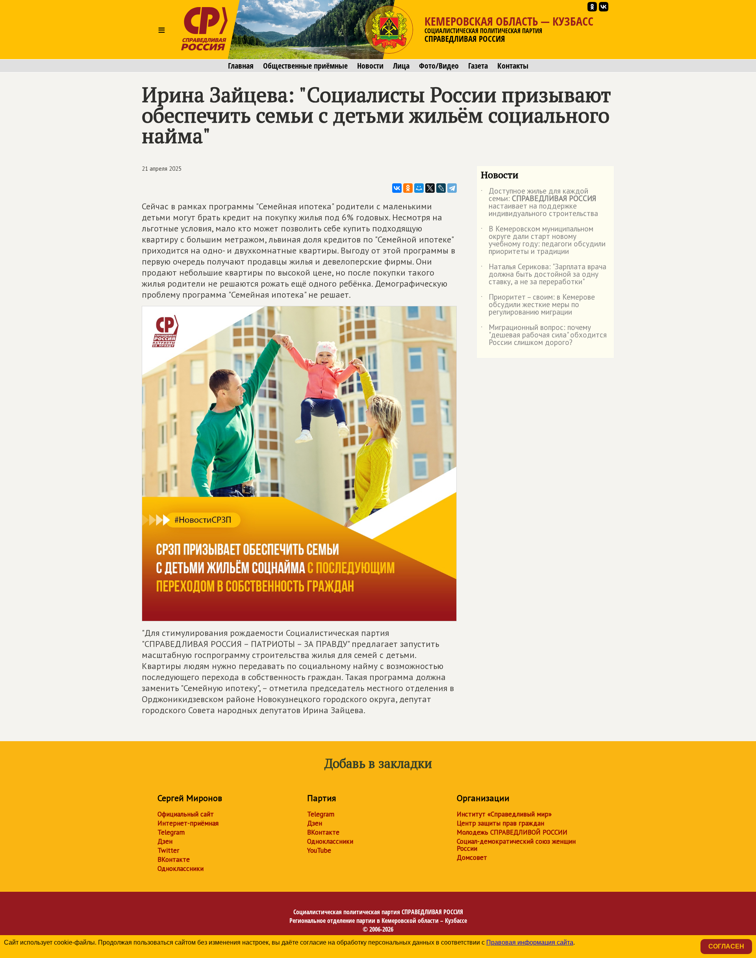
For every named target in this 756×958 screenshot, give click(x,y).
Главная (241, 66)
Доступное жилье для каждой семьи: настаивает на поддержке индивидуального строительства (539, 202)
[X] (430, 188)
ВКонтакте (174, 859)
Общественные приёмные (305, 66)
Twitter (168, 850)
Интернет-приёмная (188, 823)
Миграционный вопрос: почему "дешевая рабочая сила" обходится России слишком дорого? (544, 335)
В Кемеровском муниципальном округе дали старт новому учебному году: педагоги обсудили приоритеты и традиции (543, 240)
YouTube (319, 850)
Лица (401, 66)
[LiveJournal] (441, 188)
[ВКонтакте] (397, 188)
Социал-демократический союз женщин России (516, 845)
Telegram (171, 832)
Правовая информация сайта (529, 942)
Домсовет (472, 857)
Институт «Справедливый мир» (504, 814)
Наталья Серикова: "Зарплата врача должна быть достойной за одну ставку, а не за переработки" (543, 274)
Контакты (512, 66)
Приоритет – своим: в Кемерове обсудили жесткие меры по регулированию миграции (538, 305)
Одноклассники (181, 868)
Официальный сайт (186, 814)
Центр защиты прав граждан (500, 823)
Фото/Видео (439, 66)
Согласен (726, 946)
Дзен (165, 841)
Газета (478, 66)
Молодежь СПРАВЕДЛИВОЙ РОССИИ (512, 832)
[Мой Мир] (419, 188)
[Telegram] (452, 188)
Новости (370, 66)
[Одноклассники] (408, 188)
